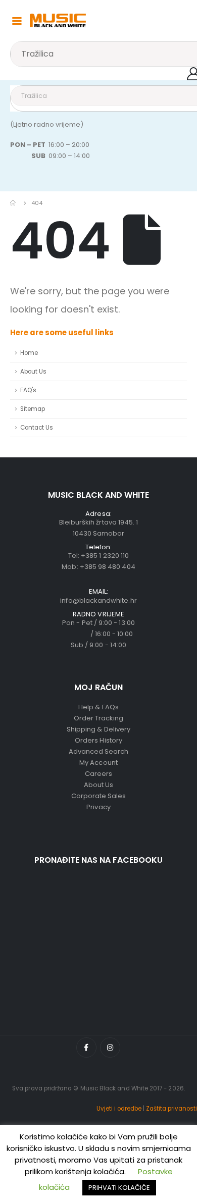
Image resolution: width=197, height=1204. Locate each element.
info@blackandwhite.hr (98, 600)
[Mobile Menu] (16, 20)
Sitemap (32, 409)
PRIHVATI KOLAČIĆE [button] (119, 1187)
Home (29, 353)
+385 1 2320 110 (105, 555)
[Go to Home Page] (13, 202)
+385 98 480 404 (107, 566)
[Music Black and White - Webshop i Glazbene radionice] (58, 20)
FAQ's (28, 390)
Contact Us (36, 428)
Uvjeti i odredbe (118, 1109)
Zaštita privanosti (171, 1109)
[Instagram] (110, 1047)
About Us (33, 372)
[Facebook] (86, 1047)
